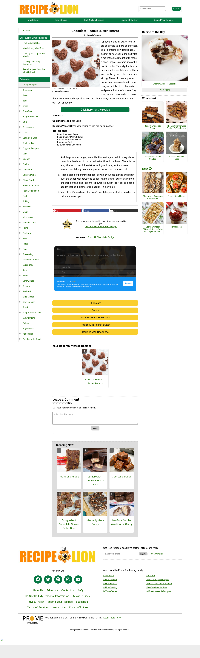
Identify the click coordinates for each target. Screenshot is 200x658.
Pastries (27, 233)
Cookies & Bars (30, 138)
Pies (25, 238)
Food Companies (31, 190)
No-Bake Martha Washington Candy (121, 522)
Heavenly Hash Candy (95, 522)
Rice (25, 270)
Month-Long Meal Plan (33, 48)
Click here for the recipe (95, 109)
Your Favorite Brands (32, 339)
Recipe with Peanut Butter (95, 324)
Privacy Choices (78, 607)
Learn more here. (112, 617)
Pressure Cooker (31, 259)
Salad (25, 275)
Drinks (26, 164)
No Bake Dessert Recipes (95, 317)
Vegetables (28, 328)
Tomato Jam (176, 227)
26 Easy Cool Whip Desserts (31, 62)
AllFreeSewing (110, 587)
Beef (25, 100)
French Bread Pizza (176, 196)
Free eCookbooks (31, 43)
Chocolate (95, 303)
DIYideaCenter (110, 591)
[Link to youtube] (78, 579)
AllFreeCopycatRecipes (157, 579)
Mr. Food (150, 575)
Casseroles (28, 127)
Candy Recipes (30, 84)
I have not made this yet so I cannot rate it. (76, 407)
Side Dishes (28, 296)
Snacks (26, 307)
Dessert (26, 159)
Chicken (26, 132)
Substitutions (29, 318)
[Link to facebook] (38, 579)
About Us (37, 590)
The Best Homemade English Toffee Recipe (176, 127)
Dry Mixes (27, 169)
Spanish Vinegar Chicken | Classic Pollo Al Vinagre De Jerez (153, 229)
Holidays (27, 206)
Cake (25, 122)
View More (164, 90)
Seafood (27, 291)
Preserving (28, 254)
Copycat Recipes (31, 148)
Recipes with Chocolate (95, 331)
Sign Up (143, 554)
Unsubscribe (58, 607)
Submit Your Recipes (60, 601)
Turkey (26, 323)
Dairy (25, 153)
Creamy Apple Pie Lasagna (164, 84)
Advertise (52, 590)
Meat (25, 212)
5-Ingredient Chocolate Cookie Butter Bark (69, 524)
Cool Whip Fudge (121, 476)
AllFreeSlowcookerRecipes (159, 583)
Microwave (28, 217)
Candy (95, 310)
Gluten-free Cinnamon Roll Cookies (153, 197)
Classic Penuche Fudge (176, 158)
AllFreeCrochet (110, 579)
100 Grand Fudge (69, 476)
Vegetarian (28, 334)
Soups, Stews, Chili (32, 312)
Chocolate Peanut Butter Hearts (95, 381)
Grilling (26, 201)
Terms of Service (37, 607)
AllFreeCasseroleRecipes (158, 591)
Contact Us (68, 590)
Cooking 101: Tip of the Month (34, 54)
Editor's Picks (29, 175)
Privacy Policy (35, 601)
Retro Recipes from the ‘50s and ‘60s (34, 70)
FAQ (80, 590)
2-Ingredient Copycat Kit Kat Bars (95, 480)
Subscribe (27, 30)
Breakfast (27, 111)
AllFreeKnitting (110, 583)
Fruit (25, 196)
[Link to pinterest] (58, 579)
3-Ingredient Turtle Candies (153, 158)
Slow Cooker (29, 302)
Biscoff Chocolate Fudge (101, 237)
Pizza (25, 243)
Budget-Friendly (30, 116)
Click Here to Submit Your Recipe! (101, 226)
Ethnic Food (28, 180)
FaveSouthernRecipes (156, 587)
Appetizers (28, 90)
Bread (25, 106)
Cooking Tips (29, 143)
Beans (26, 95)
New (145, 168)
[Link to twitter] (48, 579)
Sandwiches (28, 281)
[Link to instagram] (68, 579)
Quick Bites (28, 265)
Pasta (25, 228)
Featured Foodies (31, 185)
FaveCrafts (108, 575)
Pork (25, 249)
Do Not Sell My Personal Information (47, 596)
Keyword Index (81, 596)
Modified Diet (29, 222)
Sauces (26, 286)
